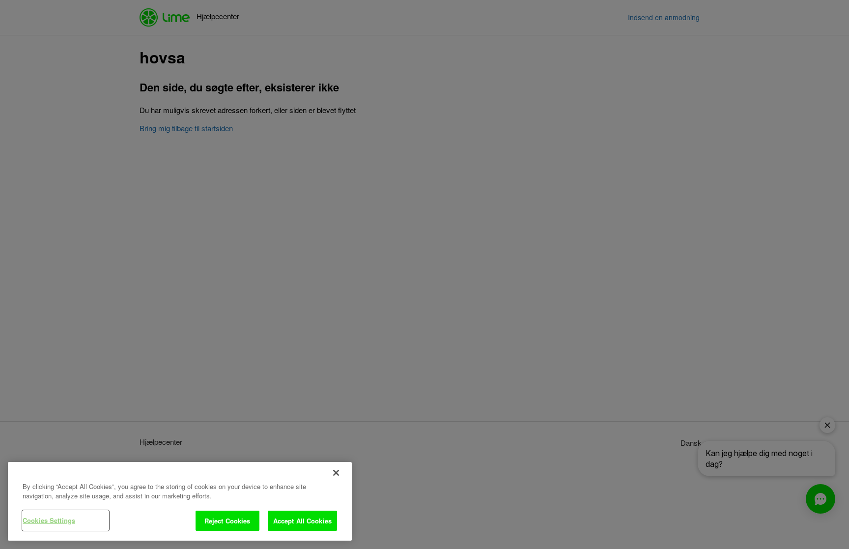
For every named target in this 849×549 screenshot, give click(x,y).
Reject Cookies (227, 520)
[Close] (336, 473)
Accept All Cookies (302, 520)
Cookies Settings (49, 520)
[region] (180, 501)
